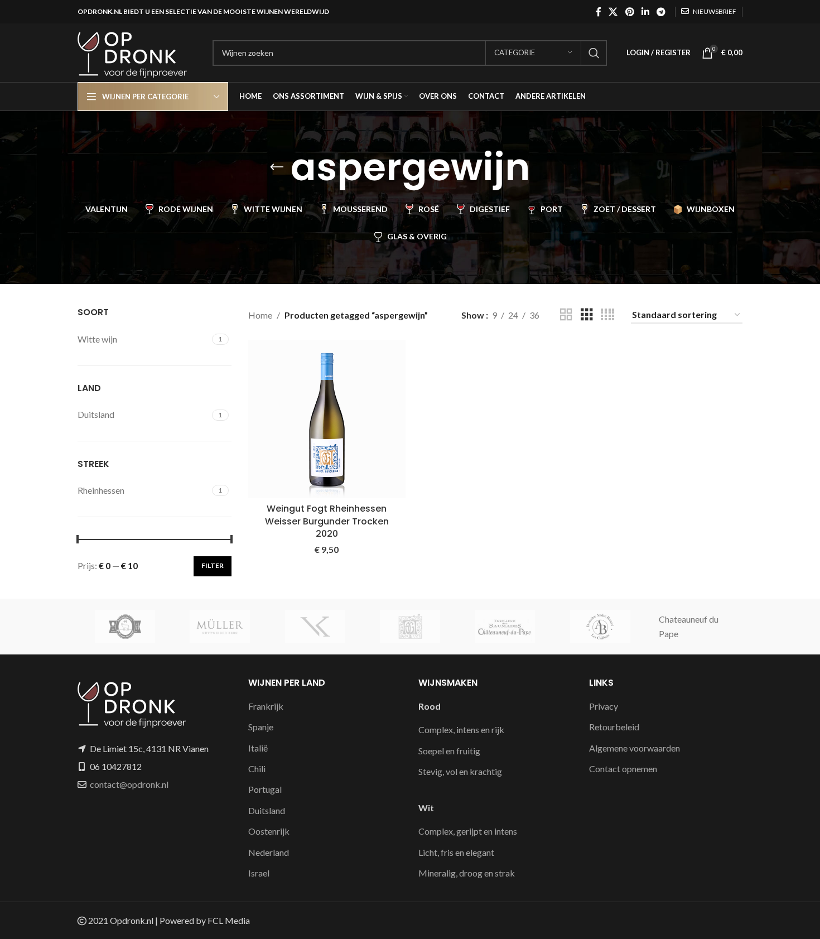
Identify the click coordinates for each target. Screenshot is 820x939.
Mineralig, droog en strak (466, 873)
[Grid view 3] (587, 315)
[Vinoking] (315, 626)
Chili (257, 768)
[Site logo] (139, 51)
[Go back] (277, 167)
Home (260, 315)
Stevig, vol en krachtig (460, 771)
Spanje (260, 726)
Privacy (603, 706)
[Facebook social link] (598, 11)
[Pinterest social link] (629, 11)
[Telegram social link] (661, 11)
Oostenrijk (269, 831)
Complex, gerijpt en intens (467, 831)
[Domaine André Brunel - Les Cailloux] (599, 626)
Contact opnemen (623, 768)
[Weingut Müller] (219, 626)
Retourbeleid (614, 726)
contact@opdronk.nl (129, 784)
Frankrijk (265, 706)
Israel (258, 873)
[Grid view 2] (566, 315)
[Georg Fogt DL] (410, 626)
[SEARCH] (594, 53)
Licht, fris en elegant (456, 852)
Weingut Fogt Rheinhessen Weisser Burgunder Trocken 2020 (327, 521)
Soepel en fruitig (449, 750)
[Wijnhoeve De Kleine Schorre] (125, 626)
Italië (258, 748)
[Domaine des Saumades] (504, 626)
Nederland (268, 852)
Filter (212, 565)
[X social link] (613, 11)
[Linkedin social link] (645, 11)
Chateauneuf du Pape (688, 626)
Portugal (265, 789)
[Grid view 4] (607, 315)
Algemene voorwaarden (634, 748)
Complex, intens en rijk (461, 729)
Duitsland (266, 810)
